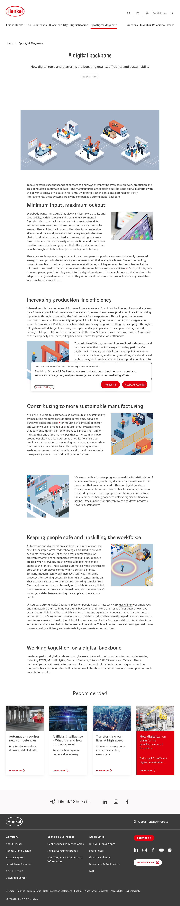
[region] (91, 376)
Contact (142, 838)
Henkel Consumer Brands (62, 850)
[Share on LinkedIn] (104, 801)
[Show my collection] (137, 13)
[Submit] (171, 13)
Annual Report (14, 871)
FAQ (91, 871)
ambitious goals (48, 422)
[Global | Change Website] (147, 13)
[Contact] (128, 13)
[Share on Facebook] (127, 801)
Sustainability (58, 25)
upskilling (125, 604)
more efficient (117, 268)
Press (170, 25)
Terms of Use (34, 890)
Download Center (16, 877)
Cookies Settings (43, 387)
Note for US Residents (96, 890)
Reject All (110, 384)
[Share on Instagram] (116, 801)
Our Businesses (36, 25)
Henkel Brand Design (18, 850)
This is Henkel (15, 25)
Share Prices (96, 850)
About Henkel (14, 844)
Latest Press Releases (18, 864)
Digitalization (79, 25)
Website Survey (145, 862)
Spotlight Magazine (104, 25)
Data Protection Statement (57, 890)
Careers (132, 25)
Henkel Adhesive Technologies (65, 844)
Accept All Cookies (135, 384)
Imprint (21, 890)
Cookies (78, 890)
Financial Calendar (100, 857)
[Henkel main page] (15, 11)
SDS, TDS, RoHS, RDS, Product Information (65, 859)
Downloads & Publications (104, 864)
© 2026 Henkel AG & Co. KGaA (22, 899)
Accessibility (117, 890)
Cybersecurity (133, 890)
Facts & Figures (15, 857)
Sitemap (10, 890)
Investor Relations (152, 25)
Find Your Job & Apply (102, 844)
